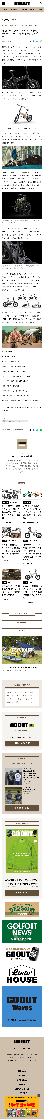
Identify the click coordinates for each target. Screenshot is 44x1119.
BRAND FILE (22, 1088)
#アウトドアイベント (24, 696)
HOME (4, 25)
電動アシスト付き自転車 (9, 421)
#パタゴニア (28, 702)
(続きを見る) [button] (24, 472)
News (4, 10)
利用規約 (13, 1058)
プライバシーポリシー (26, 1058)
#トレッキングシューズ (24, 699)
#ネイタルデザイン (14, 702)
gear (17, 25)
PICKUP (13, 10)
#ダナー (10, 699)
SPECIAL (23, 10)
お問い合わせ (19, 1055)
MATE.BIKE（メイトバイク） (25, 53)
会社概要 (9, 1055)
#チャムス (17, 692)
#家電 (9, 692)
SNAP (32, 10)
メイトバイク (23, 421)
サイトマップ (31, 1060)
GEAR (13, 20)
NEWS (11, 25)
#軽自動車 (11, 696)
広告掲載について (32, 1055)
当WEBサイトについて (16, 1060)
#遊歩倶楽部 (28, 692)
